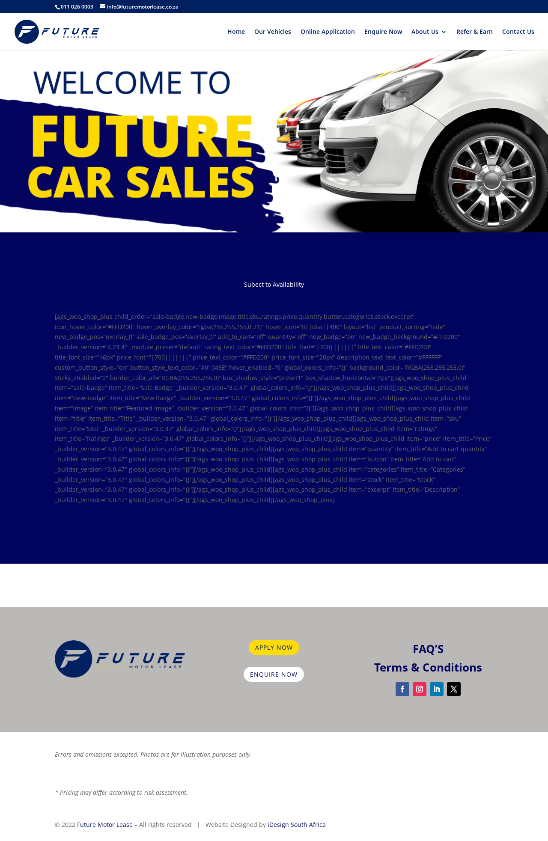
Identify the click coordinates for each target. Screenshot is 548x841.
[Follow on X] (454, 689)
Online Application (328, 32)
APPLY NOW (274, 647)
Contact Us (518, 32)
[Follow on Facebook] (402, 689)
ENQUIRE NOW (274, 674)
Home (236, 32)
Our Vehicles (272, 32)
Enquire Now (383, 32)
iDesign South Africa (297, 824)
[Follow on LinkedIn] (437, 689)
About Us (424, 32)
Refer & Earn (474, 32)
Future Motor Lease (105, 824)
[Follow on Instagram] (419, 689)
